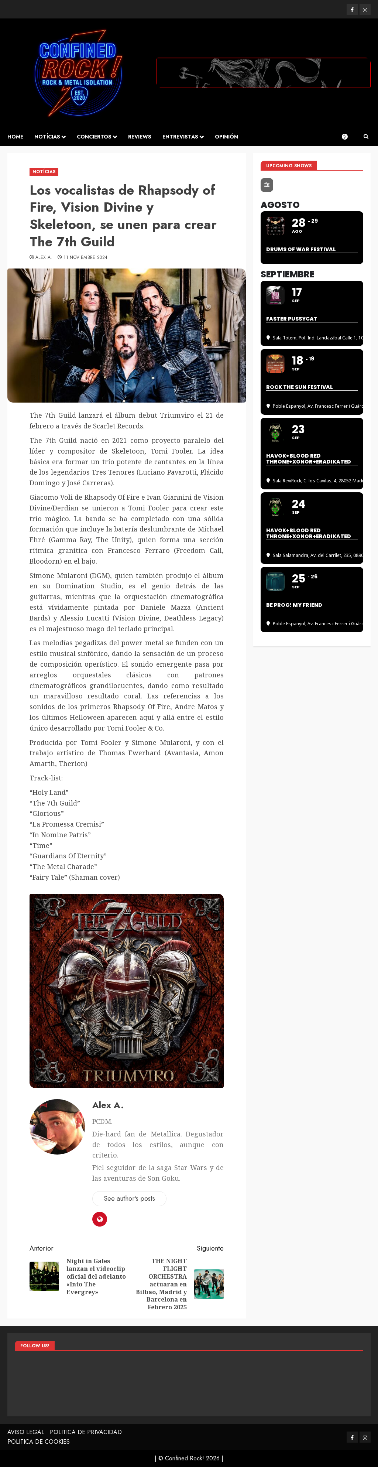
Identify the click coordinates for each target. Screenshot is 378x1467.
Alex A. (43, 258)
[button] (366, 137)
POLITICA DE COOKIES (38, 1441)
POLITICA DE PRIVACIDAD (86, 1432)
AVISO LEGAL (25, 1432)
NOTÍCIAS (47, 136)
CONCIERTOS (94, 136)
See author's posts (129, 1198)
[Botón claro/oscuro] (348, 136)
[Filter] (267, 185)
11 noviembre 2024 (85, 258)
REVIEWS (139, 136)
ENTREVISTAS (180, 136)
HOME (15, 136)
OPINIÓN (226, 136)
